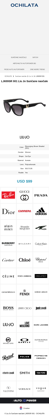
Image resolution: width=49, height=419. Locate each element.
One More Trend (37, 69)
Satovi (35, 57)
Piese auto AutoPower (14, 69)
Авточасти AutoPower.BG (24, 63)
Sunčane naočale (19, 57)
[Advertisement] (24, 35)
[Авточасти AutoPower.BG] (24, 403)
